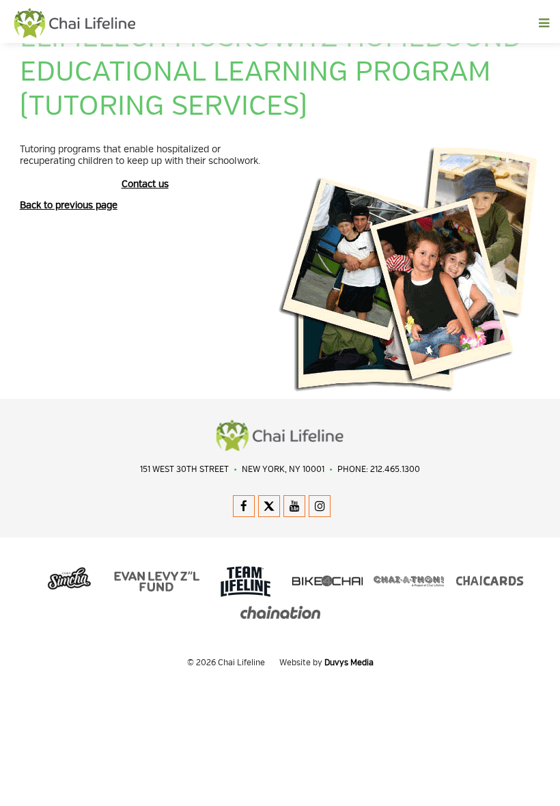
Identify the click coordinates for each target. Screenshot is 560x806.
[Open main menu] (338, 23)
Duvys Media (349, 663)
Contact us (145, 184)
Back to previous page (68, 205)
